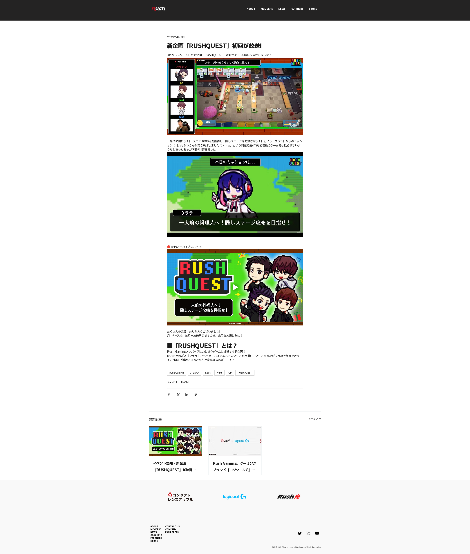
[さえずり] (300, 533)
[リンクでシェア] (196, 394)
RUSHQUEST (245, 373)
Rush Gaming (176, 373)
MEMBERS (155, 529)
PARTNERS (156, 538)
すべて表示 (315, 419)
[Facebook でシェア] (169, 394)
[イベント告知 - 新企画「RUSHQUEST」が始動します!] (175, 441)
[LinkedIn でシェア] (187, 394)
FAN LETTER (172, 532)
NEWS (153, 532)
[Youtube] (317, 533)
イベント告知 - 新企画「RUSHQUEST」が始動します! (174, 467)
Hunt (219, 373)
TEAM (184, 382)
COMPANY (170, 529)
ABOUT (154, 526)
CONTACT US (172, 526)
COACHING (156, 535)
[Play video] (235, 287)
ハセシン (194, 373)
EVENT (172, 382)
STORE (154, 541)
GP (230, 373)
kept (208, 373)
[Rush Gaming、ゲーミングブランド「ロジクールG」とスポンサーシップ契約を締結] (235, 441)
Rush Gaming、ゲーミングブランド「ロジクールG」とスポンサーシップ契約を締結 (234, 467)
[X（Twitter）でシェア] (178, 394)
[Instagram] (308, 533)
